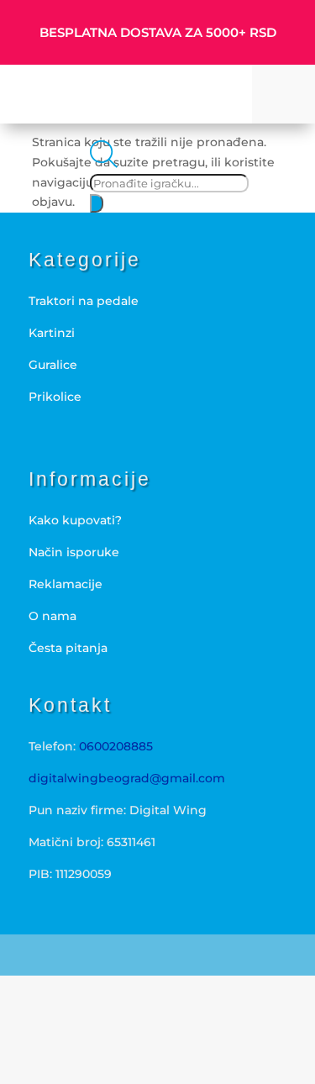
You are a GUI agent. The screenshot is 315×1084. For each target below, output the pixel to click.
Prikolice (55, 396)
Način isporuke (74, 552)
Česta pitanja (68, 647)
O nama (52, 616)
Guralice (53, 364)
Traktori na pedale (84, 300)
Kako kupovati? (75, 520)
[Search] (96, 203)
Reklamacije (65, 584)
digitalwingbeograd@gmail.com (127, 778)
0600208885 (116, 746)
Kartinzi (52, 332)
